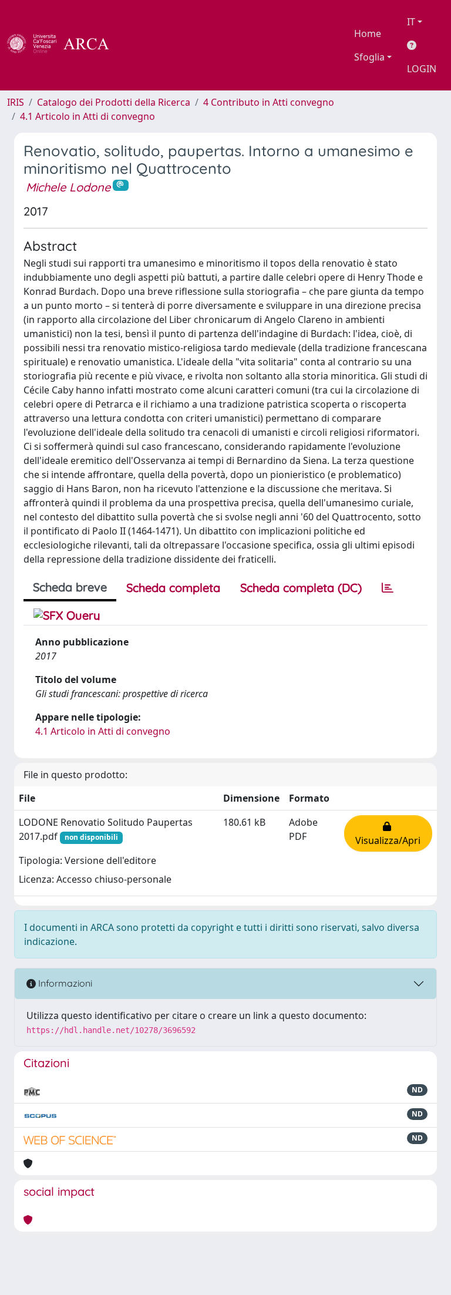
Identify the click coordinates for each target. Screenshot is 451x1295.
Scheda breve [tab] (70, 587)
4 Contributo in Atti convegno (268, 102)
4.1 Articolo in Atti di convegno (87, 116)
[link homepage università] (141, 45)
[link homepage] (64, 45)
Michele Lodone (68, 187)
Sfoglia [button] (369, 57)
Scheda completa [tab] (173, 587)
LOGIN (421, 68)
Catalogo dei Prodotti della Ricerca (113, 102)
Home (367, 33)
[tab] (387, 588)
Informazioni (64, 983)
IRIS (15, 102)
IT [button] (411, 21)
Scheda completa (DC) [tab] (301, 587)
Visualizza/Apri (387, 833)
